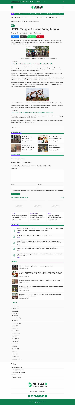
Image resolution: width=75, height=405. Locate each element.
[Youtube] (35, 396)
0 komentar (38, 33)
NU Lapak (14, 338)
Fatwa (44, 13)
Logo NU (14, 336)
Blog (36, 391)
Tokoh (13, 354)
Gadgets (53, 13)
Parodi (13, 343)
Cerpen (27, 13)
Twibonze (14, 356)
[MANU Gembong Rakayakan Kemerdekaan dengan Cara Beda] (16, 139)
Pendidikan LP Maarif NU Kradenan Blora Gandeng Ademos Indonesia (32, 112)
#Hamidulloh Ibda (50, 17)
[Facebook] (29, 396)
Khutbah (14, 328)
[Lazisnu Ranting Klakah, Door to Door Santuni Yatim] (37, 206)
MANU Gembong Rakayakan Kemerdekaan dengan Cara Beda (34, 235)
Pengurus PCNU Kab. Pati (18, 372)
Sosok (13, 351)
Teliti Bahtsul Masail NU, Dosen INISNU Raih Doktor (32, 1)
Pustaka (14, 349)
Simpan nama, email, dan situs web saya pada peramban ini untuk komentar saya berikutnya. (38, 190)
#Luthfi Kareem (60, 17)
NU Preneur (15, 341)
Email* (40, 184)
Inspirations (60, 13)
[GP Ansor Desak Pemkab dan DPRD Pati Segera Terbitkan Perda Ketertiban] (16, 148)
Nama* (13, 184)
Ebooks (32, 13)
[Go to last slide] (61, 197)
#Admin (42, 17)
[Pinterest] (46, 396)
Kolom (13, 213)
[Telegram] (43, 396)
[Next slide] (63, 197)
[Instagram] (32, 396)
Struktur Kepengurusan (18, 369)
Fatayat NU (38, 13)
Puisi (13, 346)
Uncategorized (16, 359)
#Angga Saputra (35, 17)
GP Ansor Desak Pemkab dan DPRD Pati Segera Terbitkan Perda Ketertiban (38, 248)
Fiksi (48, 13)
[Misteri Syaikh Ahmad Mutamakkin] (19, 206)
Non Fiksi (16, 323)
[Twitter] (37, 396)
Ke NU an (16, 318)
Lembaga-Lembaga (17, 375)
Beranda (32, 391)
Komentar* (14, 168)
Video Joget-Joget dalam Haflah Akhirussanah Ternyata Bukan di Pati (32, 64)
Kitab (15, 320)
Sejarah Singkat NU (17, 367)
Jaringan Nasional (16, 377)
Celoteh (21, 13)
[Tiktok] (40, 396)
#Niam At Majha (25, 17)
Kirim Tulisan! (42, 391)
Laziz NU (35, 213)
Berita (16, 13)
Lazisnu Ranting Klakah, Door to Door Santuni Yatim (37, 217)
